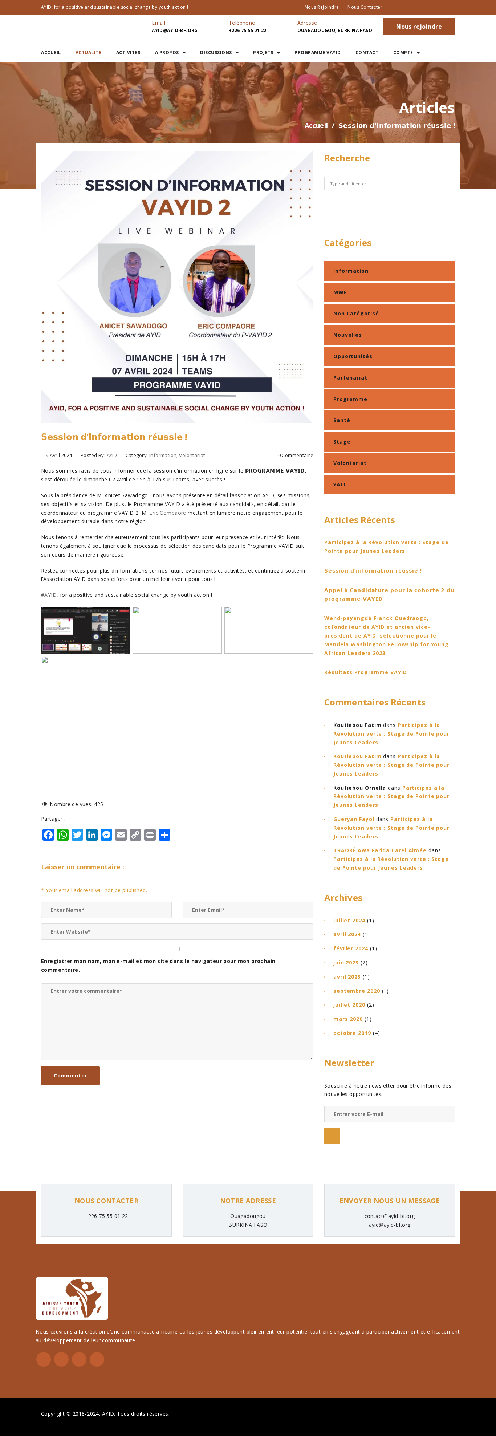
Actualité (89, 52)
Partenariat (350, 377)
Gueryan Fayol (353, 819)
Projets (263, 52)
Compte (403, 52)
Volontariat (192, 455)
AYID (112, 455)
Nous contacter (364, 7)
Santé (341, 420)
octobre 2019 (352, 1033)
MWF (340, 292)
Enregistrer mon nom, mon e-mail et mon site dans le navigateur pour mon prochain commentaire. (158, 965)
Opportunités (353, 356)
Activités (128, 52)
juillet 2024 (349, 920)
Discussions (216, 52)
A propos (167, 52)
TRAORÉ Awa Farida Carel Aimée (380, 850)
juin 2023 (346, 962)
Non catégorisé (356, 313)
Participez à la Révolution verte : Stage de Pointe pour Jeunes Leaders (391, 733)
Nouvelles (347, 334)
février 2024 (350, 948)
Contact (367, 52)
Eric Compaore (167, 512)
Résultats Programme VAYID (365, 672)
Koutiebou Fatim (357, 756)
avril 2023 (347, 976)
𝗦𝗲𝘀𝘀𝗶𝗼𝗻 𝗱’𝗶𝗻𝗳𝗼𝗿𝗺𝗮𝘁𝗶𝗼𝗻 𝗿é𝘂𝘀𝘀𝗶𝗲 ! (373, 570)
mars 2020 (348, 1018)
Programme (350, 399)
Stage (342, 441)
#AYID (49, 594)
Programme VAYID (317, 52)
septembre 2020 (356, 990)
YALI (339, 484)
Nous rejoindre (322, 7)
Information (163, 455)
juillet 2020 (349, 1004)
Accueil (51, 52)
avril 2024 (347, 934)
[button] (449, 52)
